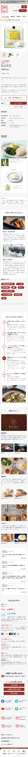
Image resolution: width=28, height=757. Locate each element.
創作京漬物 (5, 287)
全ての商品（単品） (8, 291)
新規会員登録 (15, 10)
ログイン (22, 10)
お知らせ (9, 753)
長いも (21, 287)
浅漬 (14, 287)
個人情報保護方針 (5, 741)
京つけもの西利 (5, 16)
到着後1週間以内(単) (8, 284)
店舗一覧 (24, 753)
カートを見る (18, 754)
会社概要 (4, 753)
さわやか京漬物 (7, 294)
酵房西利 (13, 16)
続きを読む (23, 558)
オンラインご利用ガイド (7, 744)
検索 (24, 6)
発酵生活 (19, 16)
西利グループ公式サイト (7, 734)
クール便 (20, 284)
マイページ (14, 753)
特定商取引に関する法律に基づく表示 (10, 738)
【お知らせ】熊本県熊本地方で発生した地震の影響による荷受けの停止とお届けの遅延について (16, 2)
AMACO (24, 16)
